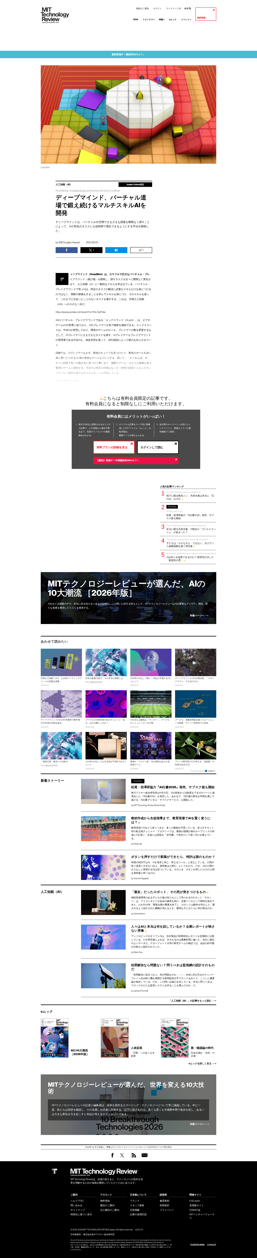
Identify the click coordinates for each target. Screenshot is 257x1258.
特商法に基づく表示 (81, 1214)
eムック (173, 19)
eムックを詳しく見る (200, 1063)
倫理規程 (164, 1200)
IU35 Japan (194, 1200)
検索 (186, 8)
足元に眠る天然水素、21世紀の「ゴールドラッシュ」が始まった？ (191, 528)
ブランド (135, 1200)
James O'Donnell (141, 991)
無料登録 (201, 17)
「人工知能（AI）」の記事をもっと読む (190, 1000)
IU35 (135, 19)
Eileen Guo (138, 952)
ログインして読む (152, 447)
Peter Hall (138, 844)
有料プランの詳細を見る (112, 447)
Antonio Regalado (141, 878)
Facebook (112, 1157)
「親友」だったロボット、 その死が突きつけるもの (168, 892)
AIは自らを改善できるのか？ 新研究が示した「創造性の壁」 (191, 556)
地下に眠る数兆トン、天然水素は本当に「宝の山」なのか (190, 495)
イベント (186, 19)
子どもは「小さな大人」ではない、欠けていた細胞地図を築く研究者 (190, 542)
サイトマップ (77, 1210)
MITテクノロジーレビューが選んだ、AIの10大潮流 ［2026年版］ (126, 588)
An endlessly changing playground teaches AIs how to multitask (88, 190)
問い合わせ (76, 1205)
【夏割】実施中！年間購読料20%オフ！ (117, 460)
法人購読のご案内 (109, 1210)
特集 (162, 19)
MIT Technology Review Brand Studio (149, 805)
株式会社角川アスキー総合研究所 (99, 1234)
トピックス (149, 19)
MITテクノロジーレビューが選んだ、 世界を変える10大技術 (126, 1088)
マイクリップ (172, 8)
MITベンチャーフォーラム (202, 1216)
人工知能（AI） (64, 184)
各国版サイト (196, 1205)
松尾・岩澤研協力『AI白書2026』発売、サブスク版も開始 (190, 513)
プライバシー (167, 1210)
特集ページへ (197, 615)
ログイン (157, 8)
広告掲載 (135, 1210)
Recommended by (197, 771)
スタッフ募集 (137, 1205)
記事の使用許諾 (138, 1214)
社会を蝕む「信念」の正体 (203, 1051)
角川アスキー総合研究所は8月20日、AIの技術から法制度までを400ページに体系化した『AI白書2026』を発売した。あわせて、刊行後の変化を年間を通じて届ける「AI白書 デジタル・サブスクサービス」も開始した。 (173, 796)
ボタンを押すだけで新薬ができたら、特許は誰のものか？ (173, 857)
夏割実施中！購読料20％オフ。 (128, 54)
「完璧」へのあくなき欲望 (143, 1051)
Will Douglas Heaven (69, 242)
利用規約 (164, 1205)
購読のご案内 (142, 8)
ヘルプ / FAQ (76, 1200)
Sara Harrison (139, 913)
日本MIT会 (194, 1210)
